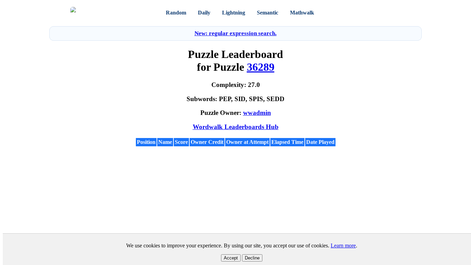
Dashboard (339, 13)
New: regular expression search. (235, 33)
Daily (204, 13)
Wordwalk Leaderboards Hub (236, 126)
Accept (231, 258)
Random (176, 13)
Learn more (343, 245)
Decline (252, 258)
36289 (260, 67)
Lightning (233, 13)
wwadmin (257, 112)
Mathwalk (302, 13)
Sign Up (392, 13)
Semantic (267, 13)
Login (373, 13)
